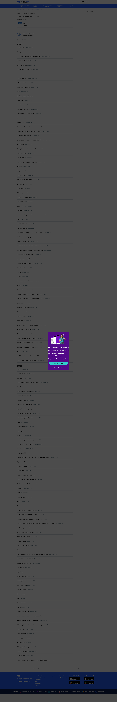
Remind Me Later (58, 368)
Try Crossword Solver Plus (58, 363)
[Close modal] (68, 333)
